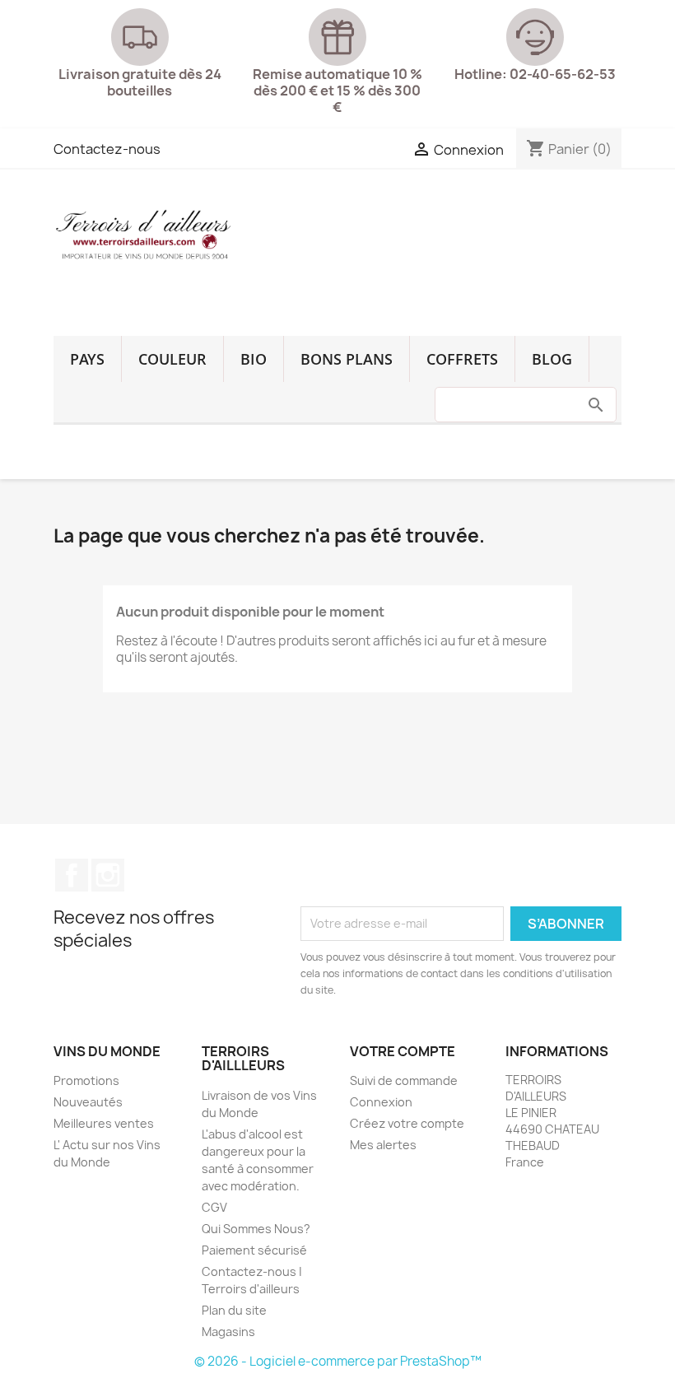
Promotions (86, 1080)
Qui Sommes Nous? (256, 1228)
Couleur (172, 359)
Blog (552, 359)
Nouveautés (88, 1102)
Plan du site (234, 1310)
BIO (253, 359)
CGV (214, 1207)
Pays (87, 359)
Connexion (381, 1102)
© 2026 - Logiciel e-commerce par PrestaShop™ (338, 1361)
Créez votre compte (407, 1123)
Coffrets (462, 359)
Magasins (228, 1331)
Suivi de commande (404, 1080)
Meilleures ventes (104, 1123)
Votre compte (402, 1051)
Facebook (71, 875)
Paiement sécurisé (254, 1250)
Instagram (107, 875)
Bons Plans (346, 359)
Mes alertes (383, 1144)
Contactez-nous (107, 149)
